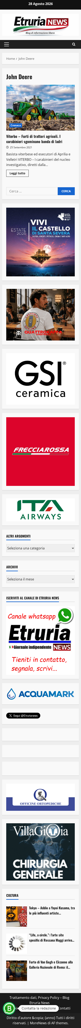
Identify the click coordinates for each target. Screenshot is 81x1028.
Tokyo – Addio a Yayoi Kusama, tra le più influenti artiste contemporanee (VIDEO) (52, 910)
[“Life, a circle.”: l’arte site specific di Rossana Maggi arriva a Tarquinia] (16, 943)
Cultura (12, 895)
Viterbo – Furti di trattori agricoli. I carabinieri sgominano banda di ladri (40, 108)
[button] (6, 44)
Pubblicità (47, 1008)
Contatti (64, 1008)
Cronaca (16, 125)
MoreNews (38, 1023)
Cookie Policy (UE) (22, 1008)
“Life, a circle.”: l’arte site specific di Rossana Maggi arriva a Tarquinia (51, 937)
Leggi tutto (19, 174)
